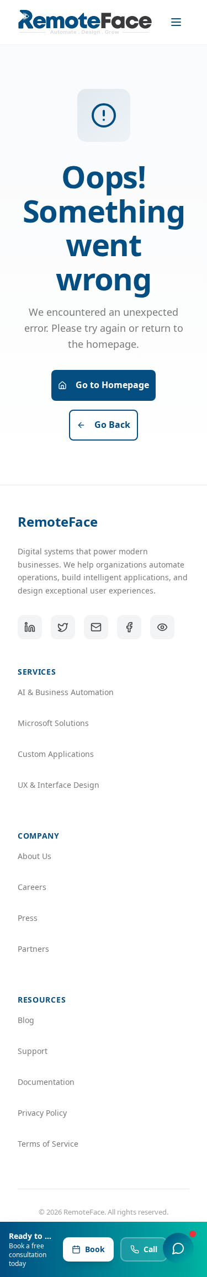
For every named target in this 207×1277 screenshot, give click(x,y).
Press (28, 918)
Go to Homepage (112, 385)
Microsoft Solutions (53, 723)
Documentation (46, 1082)
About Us (34, 856)
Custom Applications (56, 754)
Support (32, 1051)
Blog (26, 1020)
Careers (32, 887)
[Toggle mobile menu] (177, 22)
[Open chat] (178, 1248)
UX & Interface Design (58, 785)
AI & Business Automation (66, 692)
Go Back (112, 424)
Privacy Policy (42, 1113)
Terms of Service (48, 1143)
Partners (33, 949)
